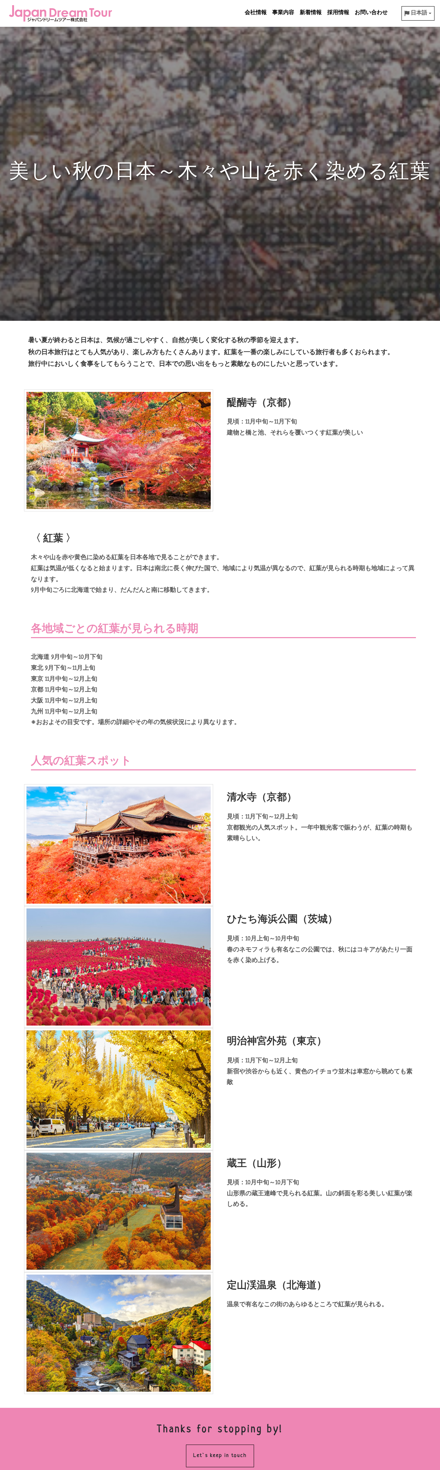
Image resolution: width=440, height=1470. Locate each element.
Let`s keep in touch (220, 1456)
